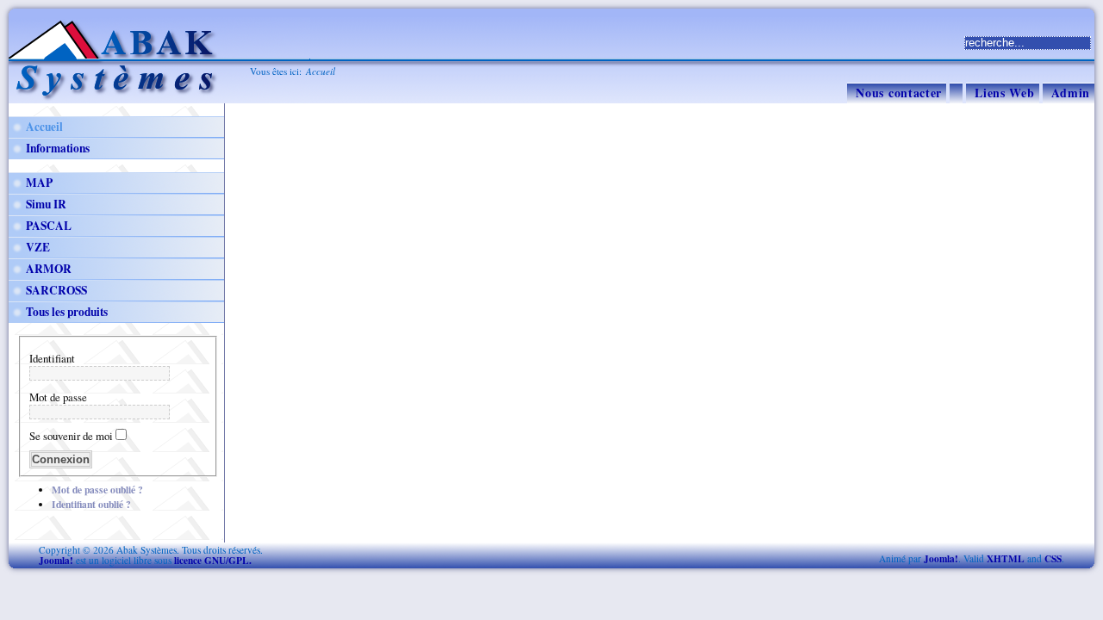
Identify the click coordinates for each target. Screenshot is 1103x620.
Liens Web (1004, 93)
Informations (58, 148)
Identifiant (52, 358)
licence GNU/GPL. (213, 560)
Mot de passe (58, 397)
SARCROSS (56, 290)
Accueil (44, 126)
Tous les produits (67, 311)
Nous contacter (899, 93)
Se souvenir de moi (71, 435)
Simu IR (46, 204)
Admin (1071, 93)
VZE (38, 247)
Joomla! (56, 560)
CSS (1053, 558)
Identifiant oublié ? (91, 504)
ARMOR (49, 268)
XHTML (1006, 558)
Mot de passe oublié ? (97, 489)
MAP (39, 182)
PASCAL (49, 225)
